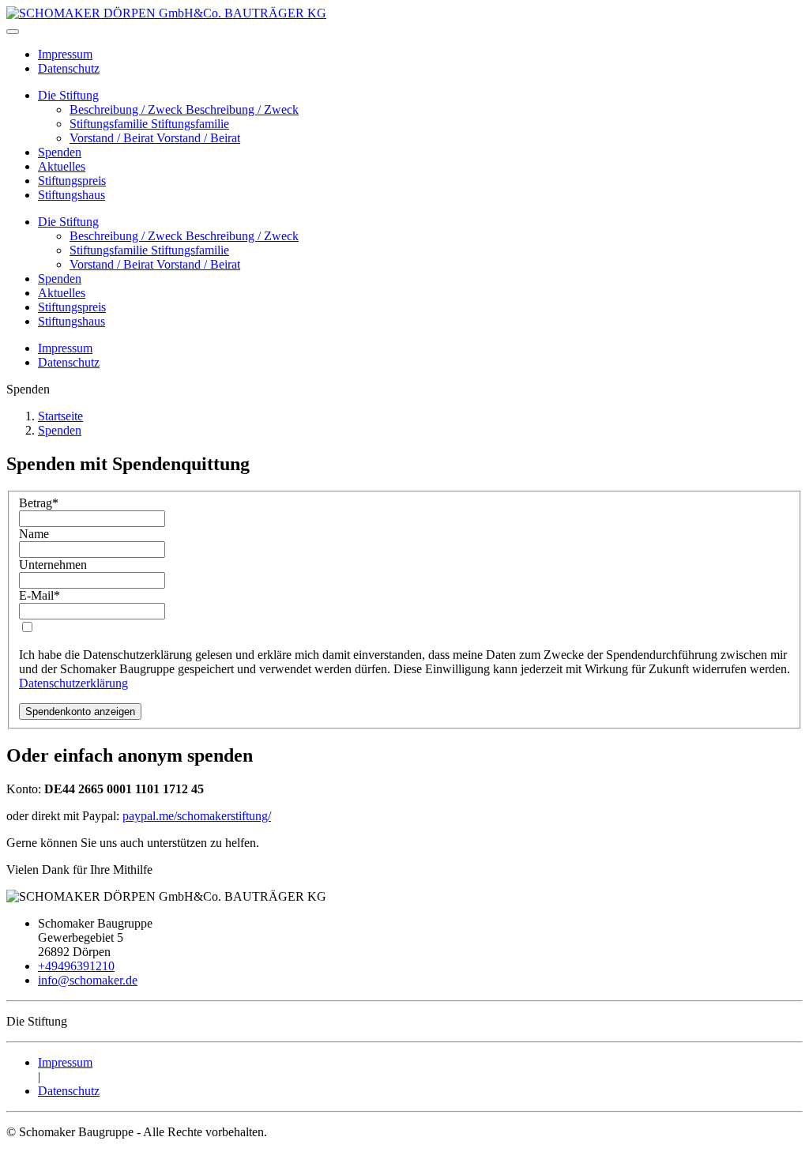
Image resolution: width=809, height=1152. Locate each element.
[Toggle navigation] (12, 31)
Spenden (59, 152)
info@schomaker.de (87, 980)
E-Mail (39, 595)
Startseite (60, 416)
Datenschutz (69, 68)
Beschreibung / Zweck (128, 109)
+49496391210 (76, 966)
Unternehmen (53, 564)
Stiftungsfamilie (110, 123)
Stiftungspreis (72, 180)
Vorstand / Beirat (113, 138)
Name (34, 533)
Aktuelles (61, 166)
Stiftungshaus (71, 194)
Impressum (65, 54)
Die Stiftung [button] (68, 221)
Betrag (38, 503)
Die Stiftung (68, 95)
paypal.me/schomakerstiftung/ (196, 816)
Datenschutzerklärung (73, 683)
